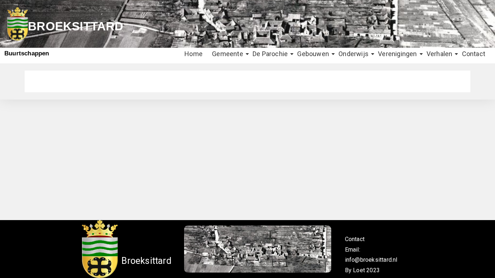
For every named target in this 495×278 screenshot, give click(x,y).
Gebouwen (313, 54)
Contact (473, 54)
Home (193, 54)
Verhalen (440, 54)
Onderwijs (353, 54)
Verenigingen (397, 54)
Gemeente (227, 54)
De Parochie (270, 54)
